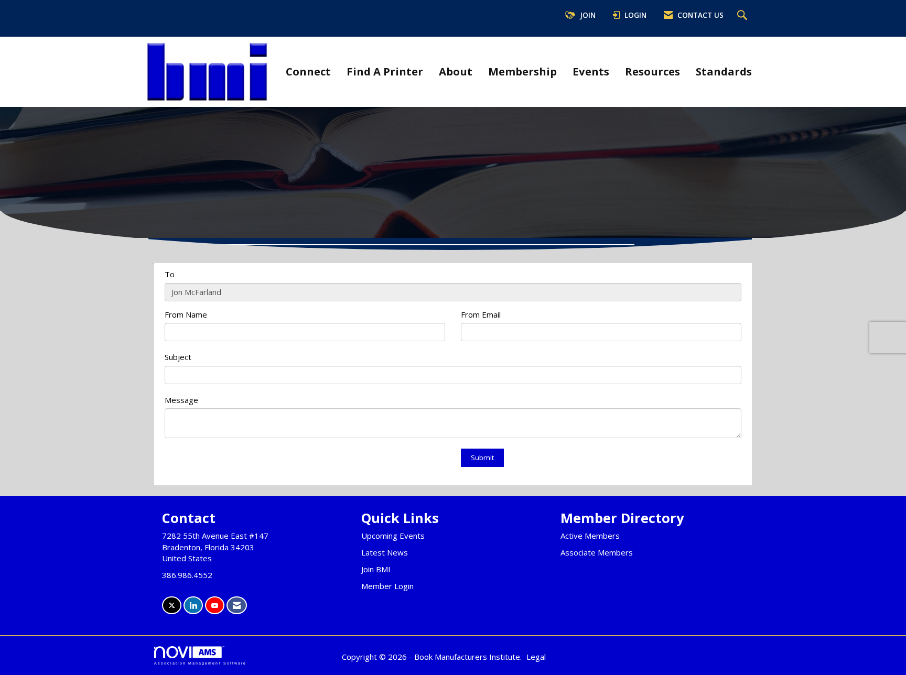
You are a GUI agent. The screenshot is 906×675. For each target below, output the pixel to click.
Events (591, 71)
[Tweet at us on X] (171, 605)
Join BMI (376, 569)
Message (181, 400)
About (455, 71)
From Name (186, 314)
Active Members (590, 535)
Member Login (387, 586)
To (170, 274)
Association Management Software (200, 663)
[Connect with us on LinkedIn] (193, 605)
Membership (522, 71)
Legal (536, 656)
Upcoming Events (393, 535)
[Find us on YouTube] (214, 605)
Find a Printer (385, 71)
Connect (308, 71)
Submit (482, 457)
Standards (724, 71)
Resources (652, 71)
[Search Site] (743, 15)
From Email (481, 314)
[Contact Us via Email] (236, 605)
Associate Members (596, 552)
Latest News (384, 552)
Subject (178, 357)
